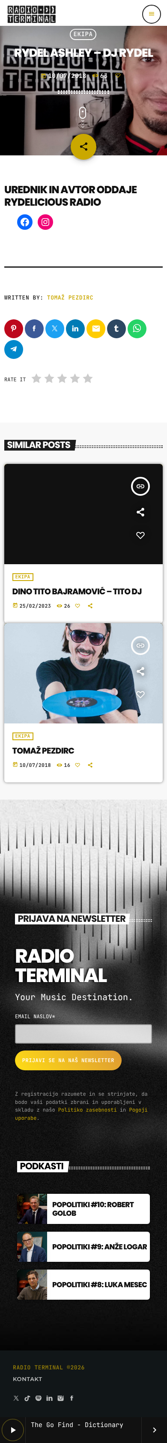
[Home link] (31, 14)
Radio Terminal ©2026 (49, 1367)
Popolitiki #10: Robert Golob (93, 1208)
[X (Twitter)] (16, 1399)
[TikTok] (27, 1399)
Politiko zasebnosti (87, 1109)
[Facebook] (25, 222)
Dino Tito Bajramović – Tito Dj (77, 591)
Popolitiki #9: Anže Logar (99, 1247)
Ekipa (83, 34)
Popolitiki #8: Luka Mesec (99, 1284)
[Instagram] (45, 222)
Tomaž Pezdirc (70, 297)
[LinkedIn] (49, 1399)
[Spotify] (38, 1399)
